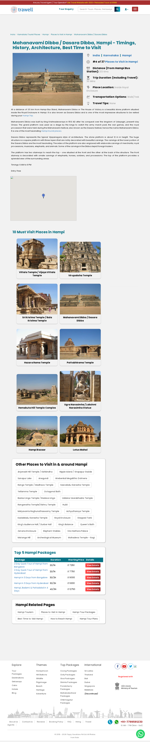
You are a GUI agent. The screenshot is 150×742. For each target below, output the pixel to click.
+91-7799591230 (131, 722)
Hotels (15, 689)
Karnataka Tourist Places (29, 34)
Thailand (89, 674)
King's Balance (66, 524)
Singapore (90, 686)
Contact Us (27, 721)
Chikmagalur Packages (66, 701)
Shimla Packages (68, 682)
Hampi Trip (28, 115)
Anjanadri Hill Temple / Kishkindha (35, 471)
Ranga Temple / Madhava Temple (35, 484)
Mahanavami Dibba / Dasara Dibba (80, 319)
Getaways (17, 681)
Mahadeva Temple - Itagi (81, 537)
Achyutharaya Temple (78, 511)
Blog (14, 693)
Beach (39, 686)
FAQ (69, 721)
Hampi (45, 34)
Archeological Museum (49, 537)
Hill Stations (41, 674)
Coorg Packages (68, 670)
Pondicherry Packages (66, 688)
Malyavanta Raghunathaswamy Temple (38, 511)
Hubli (65, 504)
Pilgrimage (41, 682)
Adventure (41, 693)
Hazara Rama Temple (37, 362)
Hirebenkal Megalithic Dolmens (71, 478)
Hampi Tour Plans (89, 618)
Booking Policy (56, 721)
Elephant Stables (51, 531)
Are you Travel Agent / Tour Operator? (50, 2)
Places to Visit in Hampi (61, 34)
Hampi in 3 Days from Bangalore (30, 577)
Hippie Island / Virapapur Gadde (75, 471)
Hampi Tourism (25, 612)
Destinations (18, 677)
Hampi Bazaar (37, 449)
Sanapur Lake (24, 478)
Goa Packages (67, 678)
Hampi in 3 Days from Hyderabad (31, 583)
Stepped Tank (84, 517)
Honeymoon (42, 670)
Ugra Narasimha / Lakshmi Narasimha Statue (80, 406)
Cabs (14, 685)
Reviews (41, 721)
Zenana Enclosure (27, 531)
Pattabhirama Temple (80, 362)
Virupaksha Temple (80, 275)
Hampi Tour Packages (84, 612)
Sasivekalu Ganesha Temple (75, 484)
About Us (13, 721)
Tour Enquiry (66, 9)
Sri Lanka (89, 670)
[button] (43, 196)
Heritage (40, 689)
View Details (93, 565)
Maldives (89, 689)
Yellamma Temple (27, 491)
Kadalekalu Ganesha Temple (32, 517)
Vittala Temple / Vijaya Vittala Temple (37, 274)
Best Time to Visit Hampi (30, 618)
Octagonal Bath (52, 491)
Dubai (87, 682)
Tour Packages (17, 672)
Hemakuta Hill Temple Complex (37, 407)
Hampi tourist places (51, 131)
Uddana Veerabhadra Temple (77, 498)
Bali (86, 678)
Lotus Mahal (80, 449)
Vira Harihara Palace (77, 531)
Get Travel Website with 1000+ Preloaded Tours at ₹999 (92, 2)
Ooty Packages (67, 674)
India (12, 34)
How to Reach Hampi (61, 618)
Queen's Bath (87, 524)
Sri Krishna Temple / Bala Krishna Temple (37, 319)
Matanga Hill (24, 537)
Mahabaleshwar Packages (68, 694)
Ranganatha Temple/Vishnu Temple (37, 504)
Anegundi (43, 478)
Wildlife (39, 678)
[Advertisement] (75, 24)
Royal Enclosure (62, 517)
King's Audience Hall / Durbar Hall (34, 524)
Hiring (78, 721)
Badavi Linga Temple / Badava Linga (36, 498)
